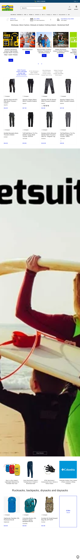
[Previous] (38, 63)
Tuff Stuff (25, 138)
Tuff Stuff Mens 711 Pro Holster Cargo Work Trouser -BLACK (30, 134)
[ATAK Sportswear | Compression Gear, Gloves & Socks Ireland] (49, 469)
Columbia (25, 523)
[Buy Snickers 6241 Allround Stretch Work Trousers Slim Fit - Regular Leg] (49, 120)
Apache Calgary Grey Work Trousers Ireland (67, 100)
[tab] (21, 73)
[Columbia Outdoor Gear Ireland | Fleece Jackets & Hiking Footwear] (68, 469)
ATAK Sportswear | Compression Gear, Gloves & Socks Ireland (49, 482)
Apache (6, 105)
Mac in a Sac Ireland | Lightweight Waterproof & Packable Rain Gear (12, 482)
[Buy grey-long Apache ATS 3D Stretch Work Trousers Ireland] (49, 86)
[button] (69, 9)
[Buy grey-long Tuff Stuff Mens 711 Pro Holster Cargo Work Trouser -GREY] (68, 120)
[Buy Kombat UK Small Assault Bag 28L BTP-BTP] (49, 505)
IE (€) (75, 1)
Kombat (43, 522)
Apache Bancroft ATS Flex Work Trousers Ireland (10, 101)
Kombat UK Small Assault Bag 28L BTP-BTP (49, 519)
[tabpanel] (40, 111)
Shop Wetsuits (40, 453)
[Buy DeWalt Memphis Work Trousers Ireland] (12, 120)
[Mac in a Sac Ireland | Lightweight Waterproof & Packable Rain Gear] (12, 469)
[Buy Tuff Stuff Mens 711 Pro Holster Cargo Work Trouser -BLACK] (31, 120)
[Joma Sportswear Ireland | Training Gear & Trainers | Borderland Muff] (30, 469)
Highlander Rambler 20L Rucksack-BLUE (11, 519)
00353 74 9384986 (41, 1)
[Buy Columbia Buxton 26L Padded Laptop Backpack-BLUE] (31, 505)
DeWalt (5, 137)
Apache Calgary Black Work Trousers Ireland (30, 100)
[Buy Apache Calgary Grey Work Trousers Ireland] (68, 86)
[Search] (44, 8)
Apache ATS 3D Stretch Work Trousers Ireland (48, 100)
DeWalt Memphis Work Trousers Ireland (11, 134)
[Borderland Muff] (9, 8)
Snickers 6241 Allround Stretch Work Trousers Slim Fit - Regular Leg (48, 134)
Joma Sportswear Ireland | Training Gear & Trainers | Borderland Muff (30, 482)
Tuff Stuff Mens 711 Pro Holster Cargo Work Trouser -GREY (67, 134)
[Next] (41, 63)
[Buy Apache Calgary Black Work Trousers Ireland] (31, 86)
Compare (7, 96)
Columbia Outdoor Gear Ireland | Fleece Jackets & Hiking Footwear (68, 482)
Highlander (6, 522)
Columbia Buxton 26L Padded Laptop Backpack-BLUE (29, 519)
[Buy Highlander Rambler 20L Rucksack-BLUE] (12, 505)
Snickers (43, 138)
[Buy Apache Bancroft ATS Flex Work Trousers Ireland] (12, 86)
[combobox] (32, 8)
